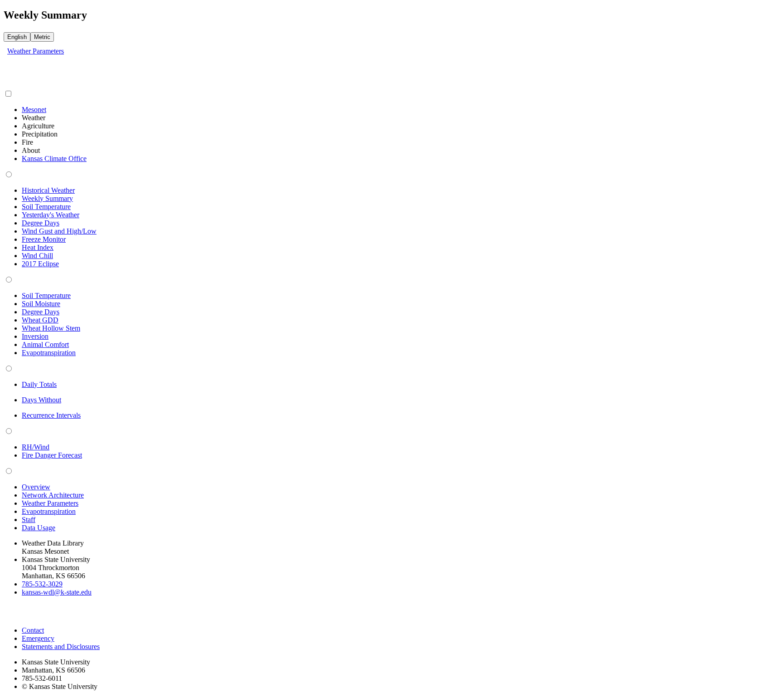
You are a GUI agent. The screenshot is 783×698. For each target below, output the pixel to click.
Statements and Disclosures (61, 646)
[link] (35, 51)
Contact (33, 630)
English (17, 37)
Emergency (38, 638)
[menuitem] (34, 109)
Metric (42, 37)
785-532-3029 (42, 584)
